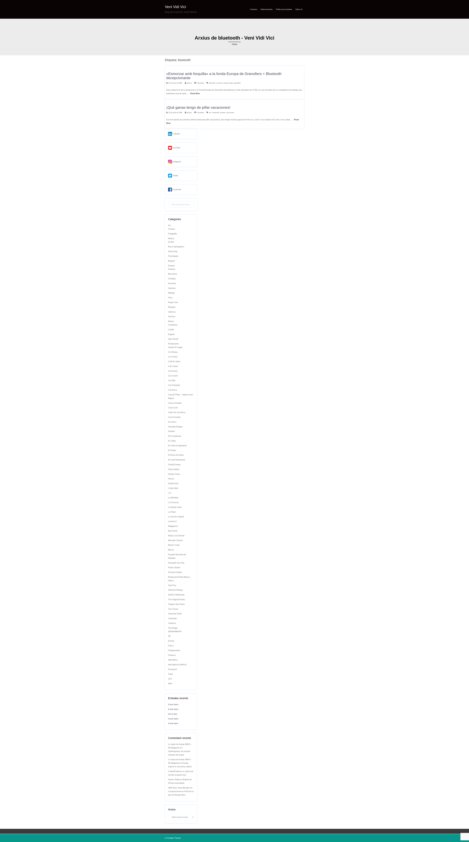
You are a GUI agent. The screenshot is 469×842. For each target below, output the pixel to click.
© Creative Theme (173, 838)
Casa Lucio (173, 408)
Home (234, 44)
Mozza (171, 550)
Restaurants (173, 344)
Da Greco (172, 422)
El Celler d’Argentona (177, 446)
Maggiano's (173, 526)
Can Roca (172, 390)
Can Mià (171, 380)
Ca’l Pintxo (173, 357)
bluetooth (212, 83)
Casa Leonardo (174, 403)
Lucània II (172, 521)
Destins (171, 266)
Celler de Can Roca (176, 412)
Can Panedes (174, 385)
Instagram (176, 162)
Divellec (171, 431)
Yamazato (172, 618)
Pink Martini (173, 256)
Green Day (172, 251)
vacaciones (230, 112)
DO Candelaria (174, 436)
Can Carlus (173, 366)
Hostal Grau (173, 483)
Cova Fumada (174, 417)
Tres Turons (173, 609)
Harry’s (171, 479)
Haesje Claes (174, 474)
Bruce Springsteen (176, 247)
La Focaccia (173, 502)
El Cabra (172, 441)
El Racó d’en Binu (176, 455)
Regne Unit (173, 302)
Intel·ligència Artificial (177, 665)
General (171, 316)
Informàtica (173, 660)
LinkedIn (176, 134)
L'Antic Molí (173, 488)
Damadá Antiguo (175, 427)
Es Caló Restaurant (176, 460)
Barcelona (172, 274)
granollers (237, 83)
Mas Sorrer (173, 531)
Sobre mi (298, 9)
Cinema (171, 229)
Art (169, 225)
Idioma (171, 321)
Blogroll (171, 261)
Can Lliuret (173, 376)
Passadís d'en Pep (176, 563)
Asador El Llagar (175, 347)
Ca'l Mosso (173, 352)
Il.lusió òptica (173, 704)
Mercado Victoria (175, 540)
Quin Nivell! (173, 339)
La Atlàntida (173, 498)
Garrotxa (172, 288)
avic (210, 112)
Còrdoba (172, 279)
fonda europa (228, 83)
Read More (195, 93)
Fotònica (172, 655)
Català (171, 330)
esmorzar (219, 83)
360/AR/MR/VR (174, 631)
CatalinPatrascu (175, 771)
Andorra (171, 269)
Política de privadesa (284, 9)
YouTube (176, 148)
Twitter (175, 176)
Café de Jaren (174, 361)
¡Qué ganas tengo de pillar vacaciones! (198, 107)
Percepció (172, 669)
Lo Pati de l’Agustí (176, 517)
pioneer (222, 112)
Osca (170, 298)
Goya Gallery (173, 469)
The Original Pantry (176, 599)
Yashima (172, 623)
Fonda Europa (174, 465)
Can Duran (173, 371)
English (171, 334)
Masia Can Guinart (176, 536)
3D (169, 636)
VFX (170, 679)
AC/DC (171, 242)
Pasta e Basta (174, 567)
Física (170, 646)
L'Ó (169, 493)
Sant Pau (172, 585)
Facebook (176, 189)
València (172, 312)
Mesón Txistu (174, 545)
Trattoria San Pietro (176, 604)
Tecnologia (173, 628)
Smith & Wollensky (176, 595)
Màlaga (171, 293)
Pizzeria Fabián (175, 572)
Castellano (200, 83)
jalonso (189, 83)
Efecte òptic (172, 714)
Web (170, 683)
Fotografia (172, 234)
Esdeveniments (266, 9)
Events (171, 641)
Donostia (172, 283)
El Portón (172, 450)
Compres (253, 9)
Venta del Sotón (175, 614)
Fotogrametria (174, 650)
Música (171, 238)
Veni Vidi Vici (175, 7)
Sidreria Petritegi (175, 590)
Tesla (170, 674)
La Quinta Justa (175, 507)
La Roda (172, 512)
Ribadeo (172, 307)
